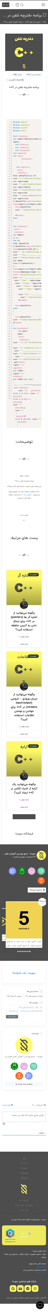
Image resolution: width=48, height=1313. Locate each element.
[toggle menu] (43, 4)
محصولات (24, 1173)
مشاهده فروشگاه (35, 890)
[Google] (13, 1288)
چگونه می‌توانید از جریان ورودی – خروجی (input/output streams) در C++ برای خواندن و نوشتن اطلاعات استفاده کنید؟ (24, 707)
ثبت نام (6, 5)
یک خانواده (19, 973)
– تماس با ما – (27, 495)
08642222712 (41, 1273)
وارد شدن (6, 1105)
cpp (37, 1007)
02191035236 (41, 1267)
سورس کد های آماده (32, 22)
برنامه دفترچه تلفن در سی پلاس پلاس (31, 1011)
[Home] (24, 1189)
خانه (44, 22)
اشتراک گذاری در (15, 80)
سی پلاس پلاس (13, 1011)
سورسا (32, 973)
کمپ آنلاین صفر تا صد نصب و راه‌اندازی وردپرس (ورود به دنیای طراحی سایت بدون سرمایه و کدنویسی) (24, 945)
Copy (38, 121)
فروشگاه (24, 1178)
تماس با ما (24, 1200)
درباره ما (24, 1168)
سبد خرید (24, 1210)
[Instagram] (35, 1288)
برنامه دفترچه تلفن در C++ (26, 1007)
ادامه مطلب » (24, 637)
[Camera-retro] (20, 1288)
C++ (41, 1007)
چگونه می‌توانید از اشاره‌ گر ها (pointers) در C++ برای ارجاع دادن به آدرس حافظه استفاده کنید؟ (24, 621)
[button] (24, 816)
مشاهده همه (12, 1017)
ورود (12, 5)
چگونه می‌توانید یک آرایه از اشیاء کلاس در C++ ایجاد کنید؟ (24, 788)
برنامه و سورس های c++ (34, 996)
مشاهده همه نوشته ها (24, 1084)
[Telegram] (27, 1288)
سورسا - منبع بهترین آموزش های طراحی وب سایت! (19, 853)
